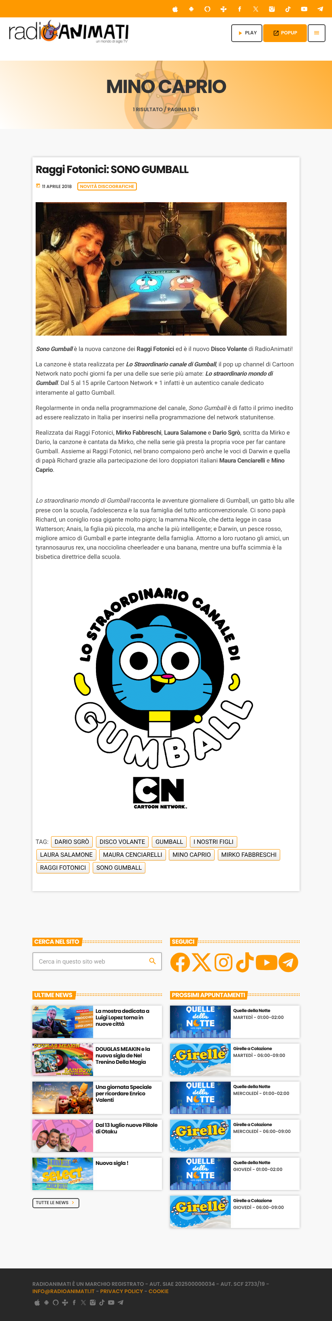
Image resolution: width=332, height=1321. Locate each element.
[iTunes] (175, 9)
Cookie (159, 1291)
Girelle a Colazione (252, 1048)
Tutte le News (56, 1202)
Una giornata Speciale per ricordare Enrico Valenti (123, 1093)
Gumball (169, 841)
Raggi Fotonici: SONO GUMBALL (112, 170)
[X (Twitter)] (256, 9)
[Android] (191, 9)
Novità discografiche (107, 186)
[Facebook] (239, 9)
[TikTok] (288, 9)
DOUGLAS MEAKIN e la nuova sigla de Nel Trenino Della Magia (123, 1055)
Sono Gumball (119, 867)
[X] (202, 962)
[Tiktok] (245, 962)
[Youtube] (266, 962)
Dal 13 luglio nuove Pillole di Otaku (126, 1128)
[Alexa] (207, 9)
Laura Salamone (66, 854)
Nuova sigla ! (112, 1163)
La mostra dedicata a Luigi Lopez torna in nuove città (122, 1017)
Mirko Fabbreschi (249, 854)
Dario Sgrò (72, 841)
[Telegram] (320, 9)
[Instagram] (272, 9)
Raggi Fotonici (63, 867)
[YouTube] (304, 9)
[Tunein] (223, 9)
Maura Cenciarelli (132, 854)
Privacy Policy (121, 1291)
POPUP (285, 33)
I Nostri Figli (213, 841)
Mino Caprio (191, 854)
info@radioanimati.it (63, 1291)
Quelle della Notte (251, 1010)
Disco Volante (122, 841)
